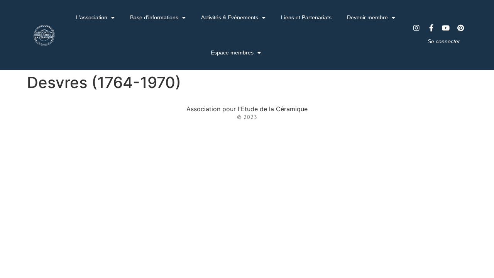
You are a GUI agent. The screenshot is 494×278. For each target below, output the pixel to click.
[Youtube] (445, 27)
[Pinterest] (460, 27)
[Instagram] (416, 27)
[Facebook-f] (431, 27)
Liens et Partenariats (306, 17)
